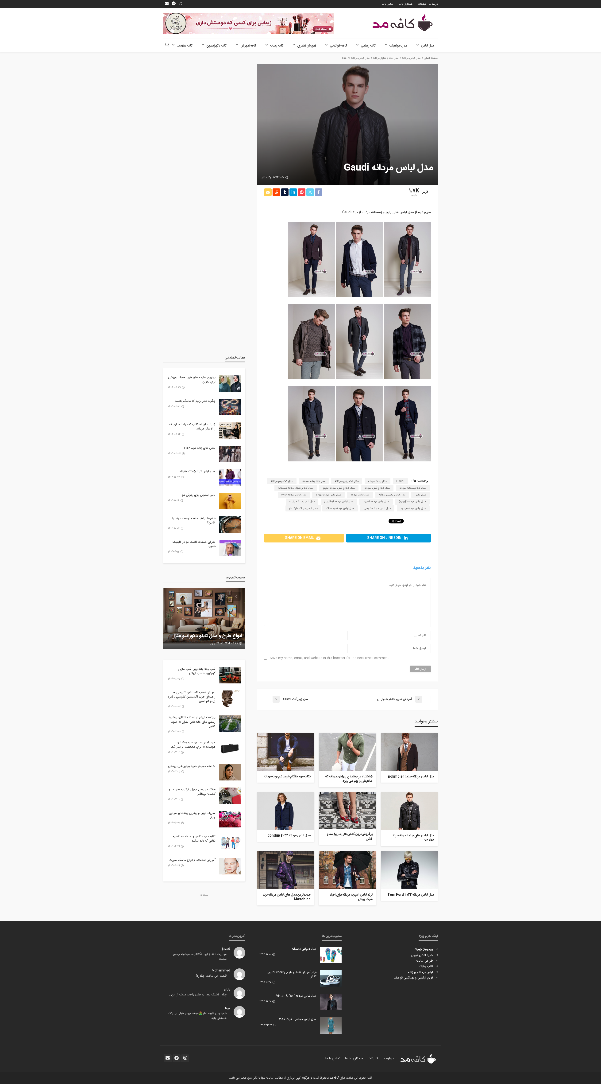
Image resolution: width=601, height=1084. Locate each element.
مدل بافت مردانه (377, 481)
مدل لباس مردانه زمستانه (340, 508)
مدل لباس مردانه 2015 (328, 494)
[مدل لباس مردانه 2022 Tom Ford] (409, 870)
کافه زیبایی (368, 46)
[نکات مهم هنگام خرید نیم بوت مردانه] (285, 752)
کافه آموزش (248, 46)
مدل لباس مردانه (360, 494)
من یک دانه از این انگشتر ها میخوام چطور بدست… (200, 957)
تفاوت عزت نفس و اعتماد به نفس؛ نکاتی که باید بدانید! (194, 838)
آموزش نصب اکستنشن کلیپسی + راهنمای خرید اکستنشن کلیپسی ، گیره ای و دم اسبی (192, 696)
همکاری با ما (405, 4)
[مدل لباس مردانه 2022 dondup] (285, 811)
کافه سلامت (185, 46)
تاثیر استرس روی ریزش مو (199, 495)
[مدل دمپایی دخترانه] (331, 955)
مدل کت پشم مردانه (313, 481)
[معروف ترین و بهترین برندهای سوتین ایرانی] (230, 819)
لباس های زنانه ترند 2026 (200, 448)
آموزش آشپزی (306, 46)
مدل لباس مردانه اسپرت (376, 501)
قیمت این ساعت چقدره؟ (211, 976)
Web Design (424, 949)
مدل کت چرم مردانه (282, 481)
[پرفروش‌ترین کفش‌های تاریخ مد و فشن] (347, 810)
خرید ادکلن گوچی (422, 955)
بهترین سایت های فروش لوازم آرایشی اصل (211, 633)
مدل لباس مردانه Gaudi (412, 501)
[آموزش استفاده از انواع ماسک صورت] (230, 866)
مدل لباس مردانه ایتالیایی (338, 501)
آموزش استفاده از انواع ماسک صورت (193, 860)
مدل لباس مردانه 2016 (293, 494)
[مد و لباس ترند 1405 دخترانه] (230, 477)
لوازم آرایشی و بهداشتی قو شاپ (413, 977)
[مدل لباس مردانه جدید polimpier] (409, 752)
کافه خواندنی (338, 46)
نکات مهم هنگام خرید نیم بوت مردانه (287, 777)
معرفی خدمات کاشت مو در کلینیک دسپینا (194, 544)
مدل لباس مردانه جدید (413, 508)
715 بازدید (213, 643)
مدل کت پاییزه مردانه (347, 481)
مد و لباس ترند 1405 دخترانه (198, 471)
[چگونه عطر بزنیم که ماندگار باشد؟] (230, 407)
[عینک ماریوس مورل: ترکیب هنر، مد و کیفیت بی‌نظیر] (230, 796)
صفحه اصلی (431, 58)
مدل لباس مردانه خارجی (377, 508)
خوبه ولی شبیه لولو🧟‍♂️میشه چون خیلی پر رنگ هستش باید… (197, 1016)
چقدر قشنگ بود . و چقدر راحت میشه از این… (198, 994)
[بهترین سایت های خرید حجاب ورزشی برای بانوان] (230, 383)
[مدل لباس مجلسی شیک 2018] (331, 1025)
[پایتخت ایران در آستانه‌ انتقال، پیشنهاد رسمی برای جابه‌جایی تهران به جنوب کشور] (230, 723)
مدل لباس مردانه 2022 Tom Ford (410, 895)
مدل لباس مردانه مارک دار (303, 508)
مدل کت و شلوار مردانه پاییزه (339, 488)
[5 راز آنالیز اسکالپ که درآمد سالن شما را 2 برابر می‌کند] (230, 430)
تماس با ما (387, 4)
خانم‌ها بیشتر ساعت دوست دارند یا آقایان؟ (194, 520)
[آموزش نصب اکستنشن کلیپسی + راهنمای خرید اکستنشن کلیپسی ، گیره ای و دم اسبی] (230, 698)
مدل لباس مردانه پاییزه (302, 501)
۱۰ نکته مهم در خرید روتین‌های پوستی (192, 766)
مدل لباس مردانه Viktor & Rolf (296, 996)
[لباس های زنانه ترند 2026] (230, 454)
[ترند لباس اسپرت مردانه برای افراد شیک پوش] (347, 870)
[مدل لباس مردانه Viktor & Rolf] (331, 1002)
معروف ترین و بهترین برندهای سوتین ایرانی (192, 815)
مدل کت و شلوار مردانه (377, 488)
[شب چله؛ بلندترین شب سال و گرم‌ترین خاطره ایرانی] (230, 675)
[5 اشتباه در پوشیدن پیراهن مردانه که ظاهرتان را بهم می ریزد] (347, 752)
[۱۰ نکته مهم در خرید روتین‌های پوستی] (230, 772)
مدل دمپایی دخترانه (304, 949)
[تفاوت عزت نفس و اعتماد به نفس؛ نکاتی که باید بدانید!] (230, 842)
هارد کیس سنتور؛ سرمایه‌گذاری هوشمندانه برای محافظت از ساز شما (193, 745)
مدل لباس (427, 46)
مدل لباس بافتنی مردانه (392, 494)
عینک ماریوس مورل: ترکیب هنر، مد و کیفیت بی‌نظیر (192, 792)
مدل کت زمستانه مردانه (412, 488)
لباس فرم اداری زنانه (420, 972)
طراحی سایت (424, 960)
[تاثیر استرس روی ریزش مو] (230, 501)
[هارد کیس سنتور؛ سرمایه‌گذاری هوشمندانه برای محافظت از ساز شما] (230, 749)
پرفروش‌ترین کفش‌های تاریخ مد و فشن (349, 836)
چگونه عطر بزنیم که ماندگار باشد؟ (195, 401)
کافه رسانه (276, 46)
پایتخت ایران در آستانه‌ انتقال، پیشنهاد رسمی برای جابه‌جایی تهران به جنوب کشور (192, 721)
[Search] (167, 45)
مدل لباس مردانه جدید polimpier (411, 777)
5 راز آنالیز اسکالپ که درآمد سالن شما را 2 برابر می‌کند (192, 426)
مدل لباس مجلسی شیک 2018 (297, 1019)
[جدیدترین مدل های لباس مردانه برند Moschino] (285, 870)
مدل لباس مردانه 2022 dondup (289, 836)
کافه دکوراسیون (216, 46)
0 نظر (264, 177)
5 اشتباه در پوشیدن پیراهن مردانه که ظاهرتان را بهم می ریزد (348, 779)
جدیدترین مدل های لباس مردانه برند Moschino (287, 897)
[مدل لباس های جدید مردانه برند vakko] (409, 811)
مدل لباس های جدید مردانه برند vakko (413, 838)
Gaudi (400, 481)
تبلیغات (422, 4)
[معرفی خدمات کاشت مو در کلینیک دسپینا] (230, 548)
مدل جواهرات (398, 46)
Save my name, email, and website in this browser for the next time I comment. (329, 658)
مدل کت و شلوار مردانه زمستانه (295, 488)
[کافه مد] (402, 23)
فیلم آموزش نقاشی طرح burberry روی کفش (291, 974)
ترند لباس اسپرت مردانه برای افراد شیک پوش (351, 897)
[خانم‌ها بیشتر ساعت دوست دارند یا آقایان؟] (230, 524)
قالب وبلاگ (426, 966)
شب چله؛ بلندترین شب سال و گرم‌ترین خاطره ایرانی (197, 671)
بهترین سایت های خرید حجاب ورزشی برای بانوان (192, 379)
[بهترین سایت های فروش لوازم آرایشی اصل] (204, 618)
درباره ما (433, 4)
